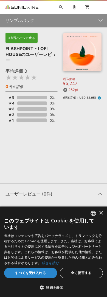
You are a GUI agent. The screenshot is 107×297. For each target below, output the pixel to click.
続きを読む (50, 263)
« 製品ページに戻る (21, 38)
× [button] (101, 213)
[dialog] (53, 252)
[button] (53, 287)
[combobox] (93, 213)
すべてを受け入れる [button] (30, 272)
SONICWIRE (21, 7)
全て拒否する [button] (81, 272)
